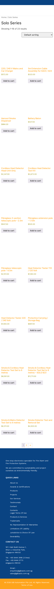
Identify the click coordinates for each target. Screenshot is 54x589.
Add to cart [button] (8, 81)
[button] (47, 10)
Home (4, 17)
